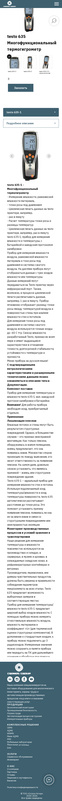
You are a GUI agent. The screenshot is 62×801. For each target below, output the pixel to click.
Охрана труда (14, 713)
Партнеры (12, 772)
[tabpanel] (31, 122)
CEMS (9, 727)
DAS (9, 747)
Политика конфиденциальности (22, 787)
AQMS (10, 730)
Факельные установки (18, 744)
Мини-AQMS (13, 736)
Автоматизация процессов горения (24, 716)
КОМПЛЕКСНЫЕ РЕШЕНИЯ (23, 724)
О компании (13, 769)
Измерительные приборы (19, 719)
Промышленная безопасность (22, 710)
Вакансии (11, 780)
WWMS (10, 733)
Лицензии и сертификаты (19, 777)
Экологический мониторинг (20, 707)
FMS (9, 739)
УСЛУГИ (12, 754)
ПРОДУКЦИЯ (15, 704)
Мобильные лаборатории (19, 742)
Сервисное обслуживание (20, 756)
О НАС (11, 766)
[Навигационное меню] (56, 4)
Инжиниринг (13, 759)
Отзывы (11, 774)
